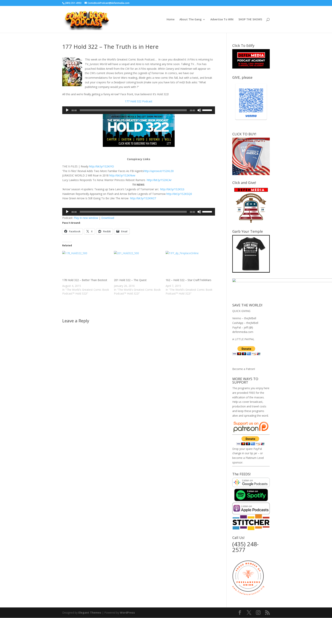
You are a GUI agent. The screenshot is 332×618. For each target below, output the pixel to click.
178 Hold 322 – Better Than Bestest (84, 280)
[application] (138, 110)
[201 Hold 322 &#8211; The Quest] (138, 264)
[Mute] (199, 110)
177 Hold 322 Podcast (138, 101)
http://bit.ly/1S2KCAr (159, 180)
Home (170, 19)
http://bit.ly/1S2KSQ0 (179, 194)
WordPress (127, 612)
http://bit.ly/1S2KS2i (172, 189)
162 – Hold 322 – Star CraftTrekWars (188, 280)
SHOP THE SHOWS (250, 19)
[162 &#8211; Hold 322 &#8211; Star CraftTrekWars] (189, 264)
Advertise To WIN (221, 19)
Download (107, 218)
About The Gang (190, 19)
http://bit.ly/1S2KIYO (101, 166)
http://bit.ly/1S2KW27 (143, 198)
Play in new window (86, 218)
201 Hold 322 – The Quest (130, 280)
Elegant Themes (89, 612)
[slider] (207, 109)
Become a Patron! (243, 369)
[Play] (67, 110)
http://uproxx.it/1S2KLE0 (159, 171)
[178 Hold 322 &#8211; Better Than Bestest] (86, 264)
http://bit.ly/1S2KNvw (122, 175)
